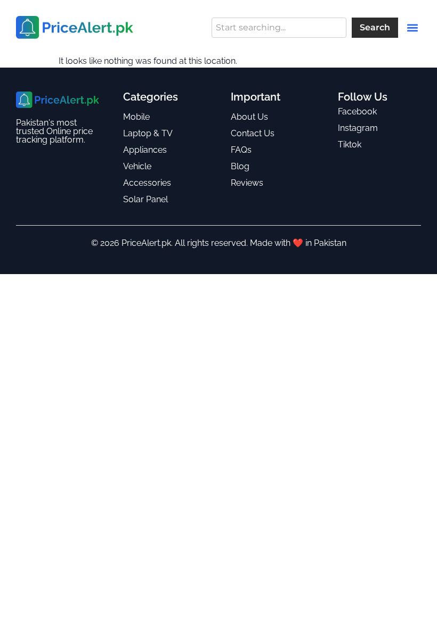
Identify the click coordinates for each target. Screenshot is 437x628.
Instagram (358, 128)
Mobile (136, 117)
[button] (412, 27)
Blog (240, 166)
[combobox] (279, 28)
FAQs (241, 150)
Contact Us (252, 133)
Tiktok (349, 144)
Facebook (357, 111)
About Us (249, 117)
